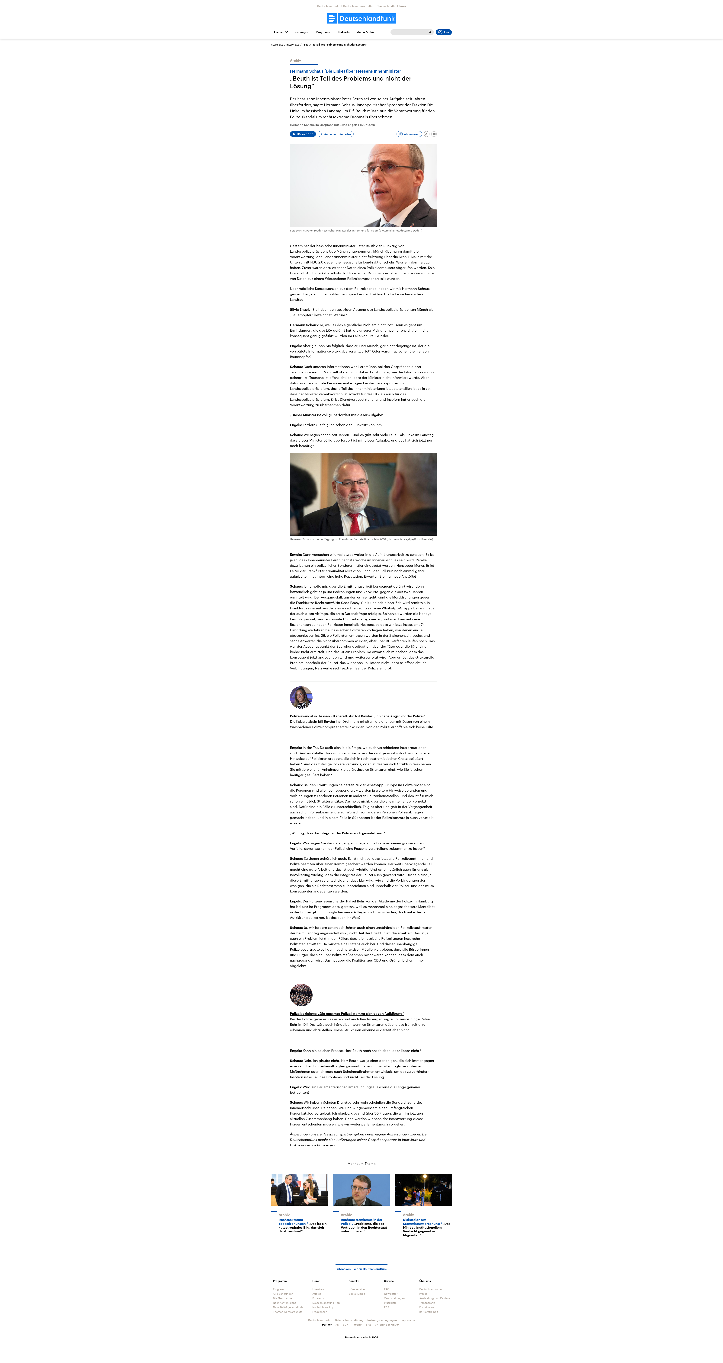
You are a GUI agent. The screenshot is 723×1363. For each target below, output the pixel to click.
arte (368, 1324)
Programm (323, 32)
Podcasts (343, 32)
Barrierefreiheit (428, 1311)
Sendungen (301, 32)
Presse (423, 1293)
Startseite (277, 44)
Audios (316, 1293)
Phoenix (357, 1324)
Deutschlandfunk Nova (391, 6)
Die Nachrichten (283, 1298)
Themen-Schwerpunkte (287, 1311)
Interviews (292, 44)
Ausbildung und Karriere (434, 1298)
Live (446, 32)
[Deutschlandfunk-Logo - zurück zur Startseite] (361, 18)
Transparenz (427, 1302)
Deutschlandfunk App (326, 1302)
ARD (336, 1324)
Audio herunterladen (337, 134)
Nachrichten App (323, 1307)
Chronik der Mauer (387, 1324)
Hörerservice (357, 1289)
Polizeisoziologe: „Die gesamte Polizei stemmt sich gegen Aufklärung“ (347, 1013)
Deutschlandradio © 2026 (361, 1337)
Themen (279, 32)
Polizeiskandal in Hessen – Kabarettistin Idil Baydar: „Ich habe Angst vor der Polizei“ (357, 716)
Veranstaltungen (394, 1298)
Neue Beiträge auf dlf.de (288, 1307)
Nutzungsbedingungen (382, 1320)
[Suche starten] (430, 32)
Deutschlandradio (328, 6)
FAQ (386, 1289)
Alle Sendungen (283, 1293)
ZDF (345, 1324)
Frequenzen (319, 1311)
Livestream (319, 1289)
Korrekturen (426, 1307)
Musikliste (390, 1302)
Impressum (408, 1320)
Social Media (357, 1293)
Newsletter (390, 1293)
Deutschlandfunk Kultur (358, 6)
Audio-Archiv (365, 32)
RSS (386, 1307)
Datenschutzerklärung (349, 1320)
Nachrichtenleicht (284, 1302)
